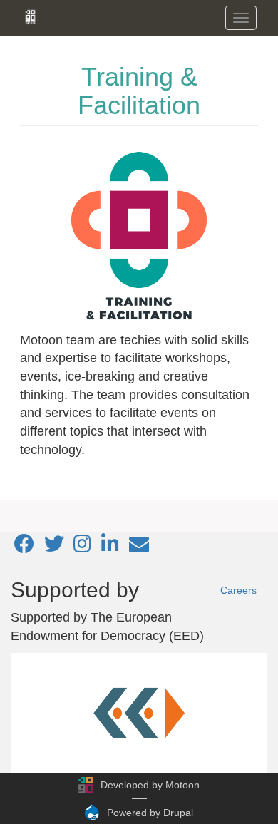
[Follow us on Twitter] (54, 547)
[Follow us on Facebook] (24, 547)
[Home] (30, 17)
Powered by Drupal (150, 812)
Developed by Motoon (150, 784)
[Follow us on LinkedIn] (110, 547)
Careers (238, 590)
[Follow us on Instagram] (82, 547)
